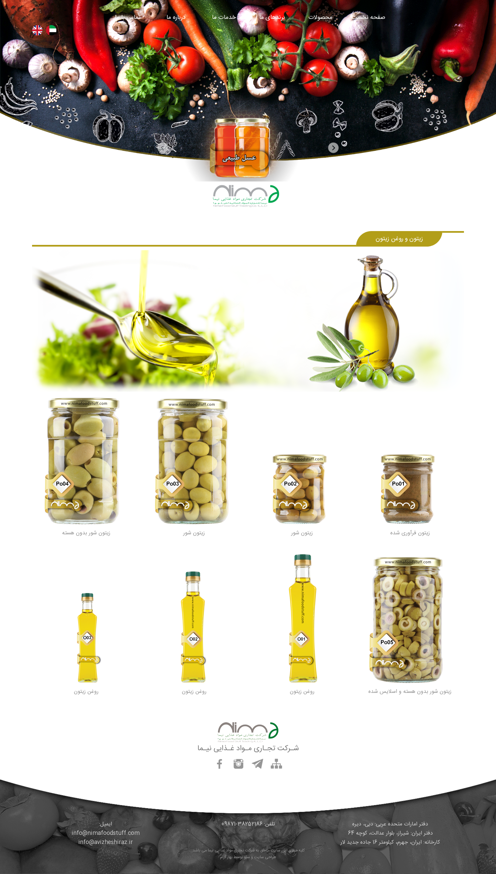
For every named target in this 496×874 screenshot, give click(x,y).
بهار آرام (226, 857)
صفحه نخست (368, 17)
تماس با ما (127, 17)
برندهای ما (272, 17)
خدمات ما (224, 17)
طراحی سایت (265, 857)
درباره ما (176, 17)
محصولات (320, 17)
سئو (247, 857)
